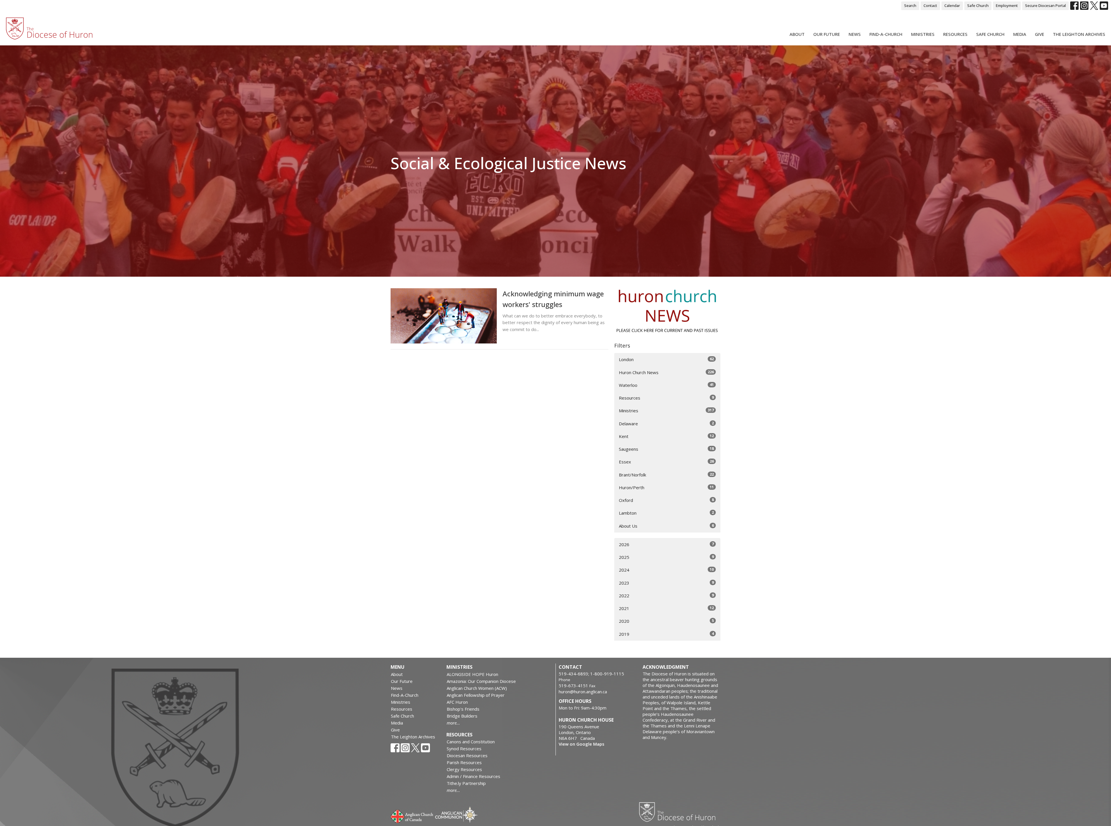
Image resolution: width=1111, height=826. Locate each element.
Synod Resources (464, 748)
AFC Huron (457, 702)
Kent (666, 436)
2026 (666, 544)
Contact (930, 5)
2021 (666, 608)
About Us (666, 526)
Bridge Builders (462, 716)
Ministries (923, 34)
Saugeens (666, 449)
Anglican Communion (456, 814)
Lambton (666, 513)
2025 (666, 557)
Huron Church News (666, 372)
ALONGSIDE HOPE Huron (472, 674)
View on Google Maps (581, 744)
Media (1019, 34)
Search (910, 5)
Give (1039, 34)
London (666, 359)
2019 (666, 634)
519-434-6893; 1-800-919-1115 (591, 674)
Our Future (826, 34)
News (855, 34)
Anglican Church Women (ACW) (477, 688)
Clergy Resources (464, 769)
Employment (1007, 5)
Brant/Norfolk (666, 475)
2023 (666, 583)
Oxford (666, 500)
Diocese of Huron (679, 812)
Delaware (666, 423)
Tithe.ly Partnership (466, 783)
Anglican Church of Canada (412, 815)
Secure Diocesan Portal (1045, 5)
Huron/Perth (666, 487)
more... (453, 723)
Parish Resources (464, 762)
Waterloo (666, 385)
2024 (666, 570)
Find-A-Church (885, 34)
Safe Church (978, 5)
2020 (666, 621)
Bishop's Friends (463, 709)
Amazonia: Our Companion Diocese (481, 681)
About (797, 34)
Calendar (952, 5)
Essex (666, 462)
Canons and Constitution (471, 741)
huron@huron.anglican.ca (583, 691)
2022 (666, 595)
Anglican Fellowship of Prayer (476, 695)
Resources (955, 34)
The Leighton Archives (1079, 34)
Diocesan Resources (467, 755)
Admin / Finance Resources (473, 776)
